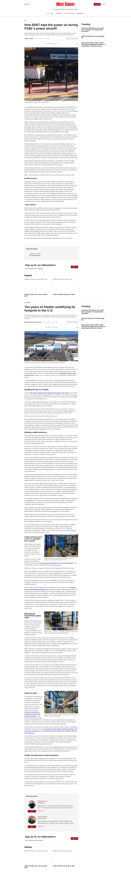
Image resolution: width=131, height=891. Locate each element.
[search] (28, 4)
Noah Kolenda (37, 322)
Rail (52, 13)
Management (80, 13)
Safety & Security (70, 13)
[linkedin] (48, 43)
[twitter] (51, 43)
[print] (77, 43)
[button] (25, 4)
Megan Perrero (28, 322)
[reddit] (53, 43)
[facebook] (46, 43)
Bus (48, 13)
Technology (59, 13)
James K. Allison (28, 38)
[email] (56, 43)
